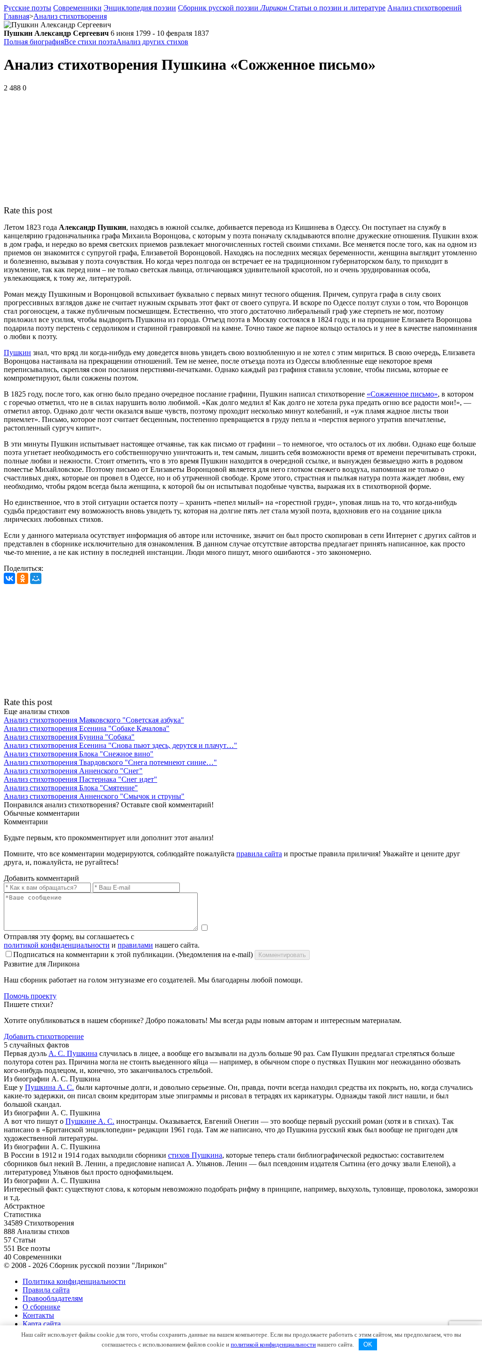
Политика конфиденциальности (74, 1281)
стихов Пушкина (195, 1155)
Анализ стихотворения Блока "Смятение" (71, 788)
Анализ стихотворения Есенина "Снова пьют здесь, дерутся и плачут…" (120, 745)
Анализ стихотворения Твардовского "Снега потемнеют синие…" (110, 762)
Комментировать (282, 954)
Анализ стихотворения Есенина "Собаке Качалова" (86, 728)
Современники (77, 8)
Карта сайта (42, 1324)
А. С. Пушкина (72, 1053)
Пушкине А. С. (89, 1121)
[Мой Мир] (35, 578)
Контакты (38, 1315)
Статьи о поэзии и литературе (337, 8)
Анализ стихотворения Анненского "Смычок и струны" (94, 796)
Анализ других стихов (152, 42)
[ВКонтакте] (9, 578)
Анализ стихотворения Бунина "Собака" (69, 737)
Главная (16, 16)
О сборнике (41, 1307)
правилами (135, 945)
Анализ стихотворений (424, 8)
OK (367, 1344)
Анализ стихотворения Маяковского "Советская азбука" (94, 720)
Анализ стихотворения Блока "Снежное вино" (78, 754)
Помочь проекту (30, 996)
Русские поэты (27, 8)
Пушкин (17, 353)
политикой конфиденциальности (57, 945)
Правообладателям (53, 1298)
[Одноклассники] (22, 578)
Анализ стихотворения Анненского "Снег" (73, 771)
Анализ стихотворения (70, 16)
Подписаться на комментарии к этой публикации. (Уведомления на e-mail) (133, 954)
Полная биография (34, 42)
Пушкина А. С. (49, 1087)
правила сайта (259, 854)
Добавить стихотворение (44, 1036)
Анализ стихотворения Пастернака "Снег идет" (80, 779)
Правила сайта (46, 1290)
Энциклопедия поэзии (140, 8)
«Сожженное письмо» (402, 394)
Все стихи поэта (90, 42)
